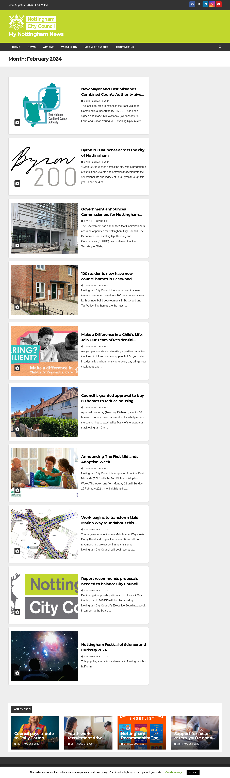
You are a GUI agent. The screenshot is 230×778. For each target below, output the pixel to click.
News (32, 47)
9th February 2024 (96, 529)
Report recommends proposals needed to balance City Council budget (109, 584)
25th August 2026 (82, 744)
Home (16, 47)
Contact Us (125, 47)
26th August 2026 (28, 744)
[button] (220, 46)
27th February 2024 (96, 162)
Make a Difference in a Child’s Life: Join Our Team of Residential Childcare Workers (111, 340)
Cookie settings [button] (173, 772)
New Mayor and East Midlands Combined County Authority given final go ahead (112, 94)
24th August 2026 (188, 744)
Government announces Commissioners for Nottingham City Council (110, 214)
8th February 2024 (96, 656)
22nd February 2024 (97, 221)
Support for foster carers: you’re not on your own (194, 737)
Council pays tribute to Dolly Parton (34, 735)
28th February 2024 (96, 101)
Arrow (48, 47)
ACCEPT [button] (193, 772)
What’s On (69, 47)
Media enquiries (96, 47)
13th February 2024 (96, 407)
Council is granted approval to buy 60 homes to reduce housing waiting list (112, 401)
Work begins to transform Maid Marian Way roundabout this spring (109, 523)
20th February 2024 (96, 285)
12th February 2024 (96, 468)
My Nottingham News (35, 34)
